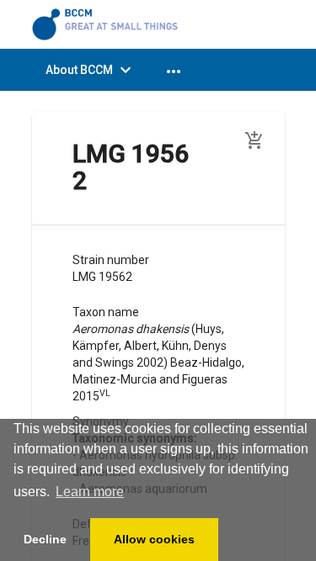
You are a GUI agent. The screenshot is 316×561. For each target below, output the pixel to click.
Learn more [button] (90, 491)
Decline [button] (45, 539)
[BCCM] (108, 23)
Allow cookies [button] (154, 539)
